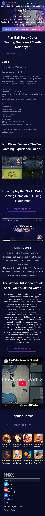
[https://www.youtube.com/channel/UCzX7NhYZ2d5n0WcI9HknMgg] (6, 489)
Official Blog (9, 492)
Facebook (8, 499)
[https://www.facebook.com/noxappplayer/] (6, 495)
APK (34, 54)
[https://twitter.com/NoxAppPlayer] (6, 484)
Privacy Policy (10, 510)
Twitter (7, 503)
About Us (8, 488)
